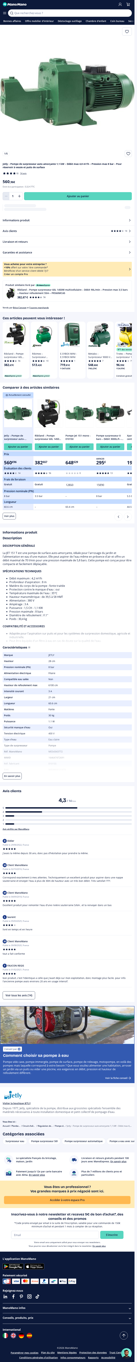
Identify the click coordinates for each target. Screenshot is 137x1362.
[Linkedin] (5, 1296)
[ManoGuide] (126, 1353)
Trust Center (116, 1352)
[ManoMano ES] (29, 1335)
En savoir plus (99, 1246)
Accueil (6, 1125)
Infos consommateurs (72, 1357)
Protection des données (93, 1352)
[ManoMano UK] (13, 1335)
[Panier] (128, 4)
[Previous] (118, 517)
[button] (67, 291)
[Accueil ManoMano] (59, 4)
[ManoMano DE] (21, 1335)
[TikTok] (37, 1296)
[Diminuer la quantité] (6, 196)
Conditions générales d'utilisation (38, 1357)
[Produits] (5, 13)
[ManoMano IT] (5, 1335)
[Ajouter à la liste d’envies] (128, 153)
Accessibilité (108, 1357)
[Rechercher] (11, 13)
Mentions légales (67, 1352)
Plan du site (48, 1352)
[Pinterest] (21, 1296)
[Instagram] (29, 1296)
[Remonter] (124, 1336)
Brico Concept (19, 307)
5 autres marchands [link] (39, 307)
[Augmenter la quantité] (19, 196)
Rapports (93, 1357)
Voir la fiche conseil (116, 1078)
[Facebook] (13, 1296)
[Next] (128, 517)
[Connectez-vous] (120, 4)
